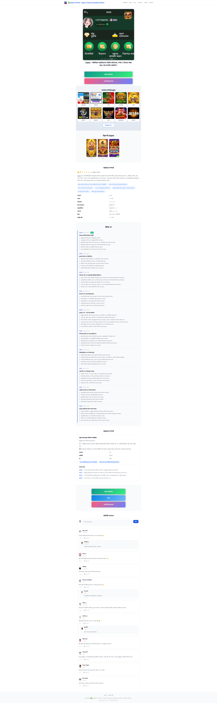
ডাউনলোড (140, 2)
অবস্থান (145, 2)
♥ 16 (80, 538)
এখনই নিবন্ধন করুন (108, 81)
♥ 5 (80, 672)
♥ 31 (80, 646)
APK (130, 2)
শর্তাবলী (105, 695)
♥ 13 (80, 561)
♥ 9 (80, 685)
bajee (79, 176)
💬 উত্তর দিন (86, 538)
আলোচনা (151, 2)
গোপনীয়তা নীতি (110, 695)
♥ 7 (80, 623)
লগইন (134, 2)
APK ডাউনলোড (108, 74)
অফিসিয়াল (125, 2)
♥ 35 (80, 587)
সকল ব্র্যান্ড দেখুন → (108, 125)
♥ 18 (80, 574)
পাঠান (136, 521)
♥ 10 (80, 659)
